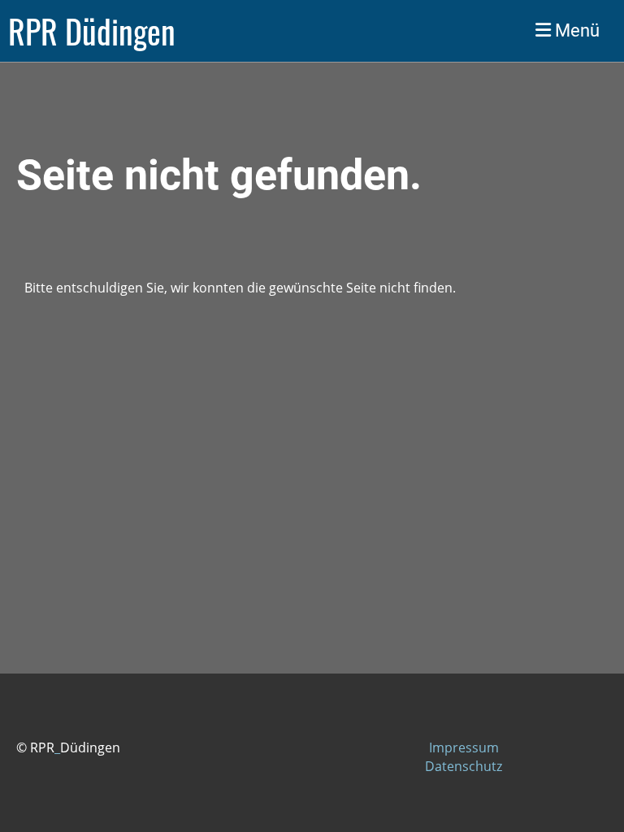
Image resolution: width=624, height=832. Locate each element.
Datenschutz (463, 766)
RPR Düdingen (92, 31)
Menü (575, 30)
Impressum (464, 747)
